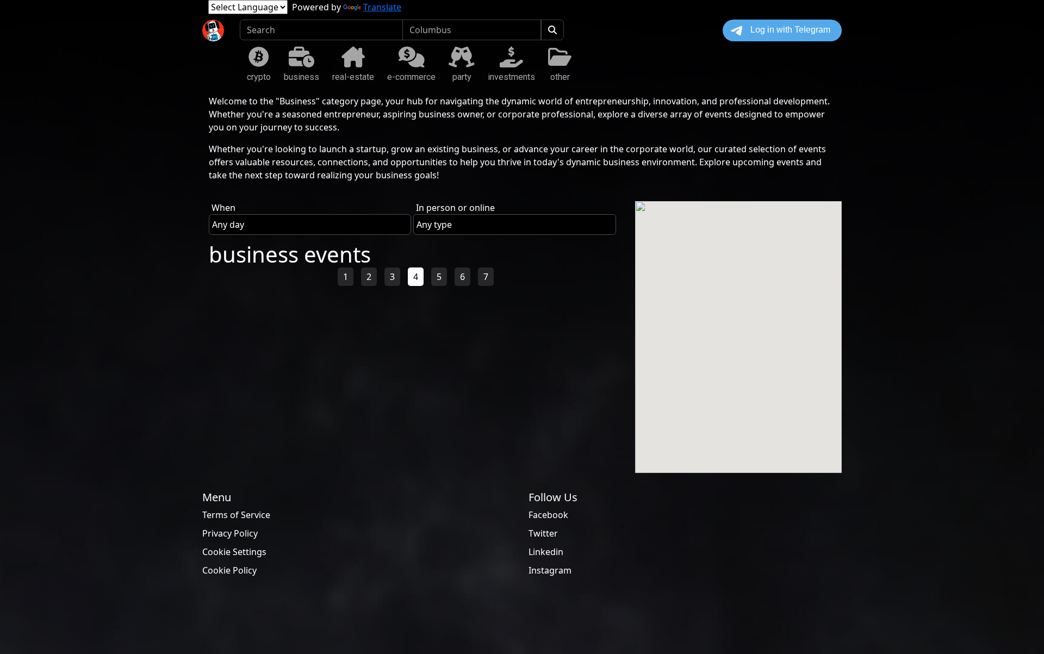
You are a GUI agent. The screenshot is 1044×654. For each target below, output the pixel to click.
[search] (552, 30)
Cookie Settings (234, 552)
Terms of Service (236, 515)
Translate (382, 7)
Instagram (550, 570)
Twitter (543, 533)
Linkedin (546, 552)
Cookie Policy (229, 570)
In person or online (455, 208)
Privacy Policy (230, 533)
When (223, 208)
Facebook (548, 515)
